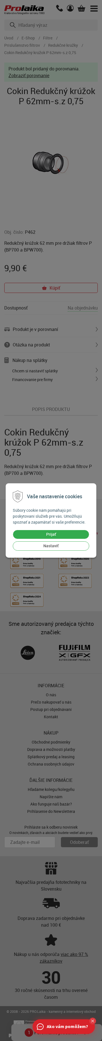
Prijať (51, 534)
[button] (92, 1021)
